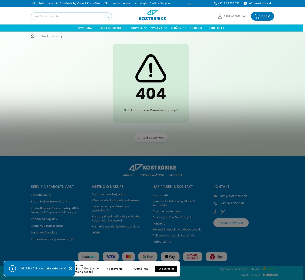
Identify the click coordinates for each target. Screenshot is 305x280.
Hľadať (107, 16)
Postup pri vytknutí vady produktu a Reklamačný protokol (116, 218)
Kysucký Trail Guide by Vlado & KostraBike (74, 3)
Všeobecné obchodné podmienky (115, 200)
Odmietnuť (141, 268)
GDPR (96, 232)
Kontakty (158, 223)
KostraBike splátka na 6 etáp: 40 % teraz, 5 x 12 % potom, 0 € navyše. (55, 210)
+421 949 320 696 (232, 203)
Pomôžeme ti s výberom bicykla (53, 239)
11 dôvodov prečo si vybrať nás (173, 235)
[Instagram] (223, 211)
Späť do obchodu (153, 137)
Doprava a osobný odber (109, 194)
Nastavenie (114, 269)
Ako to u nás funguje (117, 3)
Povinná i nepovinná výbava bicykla (177, 229)
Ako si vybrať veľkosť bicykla (152, 3)
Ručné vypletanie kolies (47, 226)
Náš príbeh (37, 3)
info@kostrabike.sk (233, 196)
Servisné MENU (41, 195)
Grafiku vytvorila (251, 275)
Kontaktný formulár (231, 222)
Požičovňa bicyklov (44, 219)
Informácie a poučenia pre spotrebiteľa (110, 208)
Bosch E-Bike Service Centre (50, 201)
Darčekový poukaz (44, 232)
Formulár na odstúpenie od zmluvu (116, 226)
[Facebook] (216, 211)
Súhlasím (168, 268)
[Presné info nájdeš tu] (78, 272)
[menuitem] (86, 28)
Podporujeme (161, 242)
